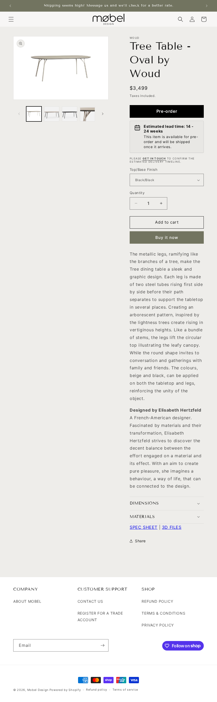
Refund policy (96, 689)
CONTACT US (90, 601)
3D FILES (172, 527)
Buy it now (166, 237)
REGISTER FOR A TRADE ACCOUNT (100, 616)
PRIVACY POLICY (158, 625)
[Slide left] (19, 114)
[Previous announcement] (10, 6)
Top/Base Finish (143, 169)
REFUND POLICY (157, 601)
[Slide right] (102, 114)
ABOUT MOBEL (27, 601)
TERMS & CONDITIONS (163, 613)
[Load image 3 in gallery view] (69, 114)
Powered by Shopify (65, 690)
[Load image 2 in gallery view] (52, 114)
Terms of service (125, 689)
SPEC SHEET (143, 527)
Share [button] (140, 541)
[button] (11, 19)
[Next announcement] (207, 6)
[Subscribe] (102, 645)
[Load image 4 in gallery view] (87, 114)
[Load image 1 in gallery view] (34, 114)
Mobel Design (37, 690)
